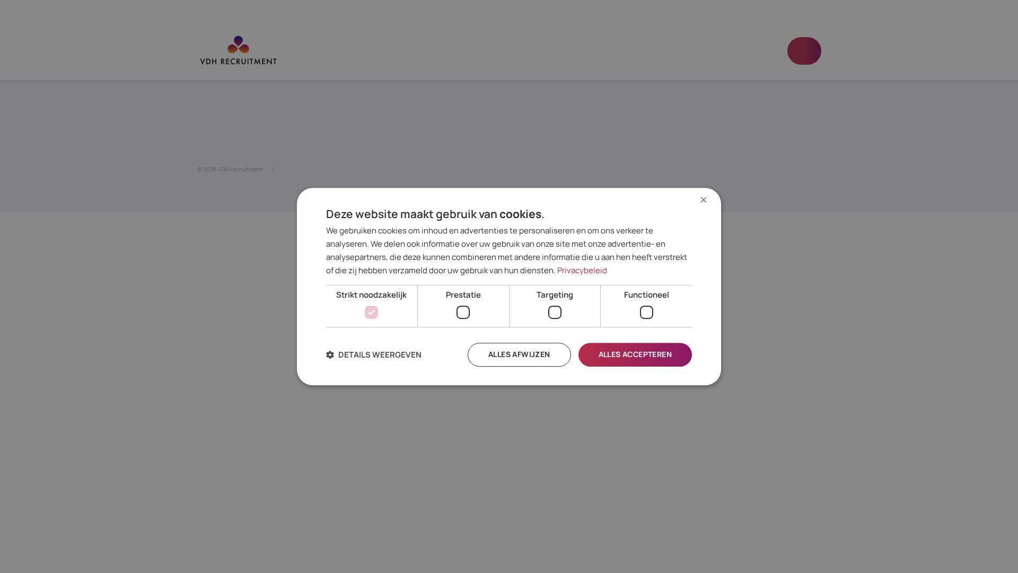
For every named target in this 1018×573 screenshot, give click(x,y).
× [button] (703, 200)
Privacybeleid (582, 270)
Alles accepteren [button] (635, 354)
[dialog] (509, 286)
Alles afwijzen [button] (519, 354)
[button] (374, 355)
